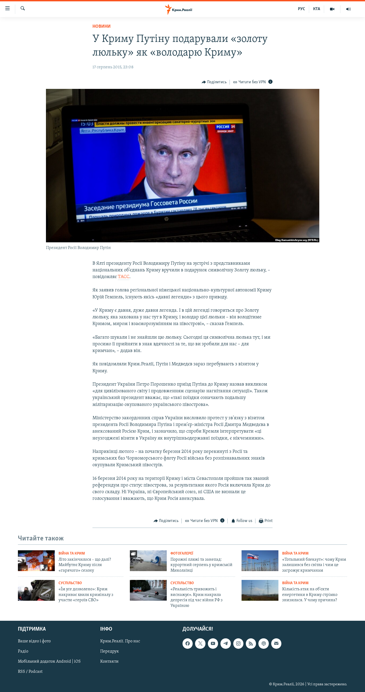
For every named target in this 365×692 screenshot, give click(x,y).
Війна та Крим (72, 554)
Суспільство (70, 583)
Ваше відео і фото (34, 641)
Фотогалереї (181, 554)
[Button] (214, 82)
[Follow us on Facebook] (188, 643)
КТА (316, 9)
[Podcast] (263, 643)
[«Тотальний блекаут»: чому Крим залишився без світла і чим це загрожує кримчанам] (260, 560)
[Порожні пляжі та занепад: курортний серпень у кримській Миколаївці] (148, 560)
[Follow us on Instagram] (238, 643)
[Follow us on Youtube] (213, 643)
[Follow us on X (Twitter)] (200, 643)
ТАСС (123, 277)
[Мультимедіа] (332, 9)
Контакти (109, 661)
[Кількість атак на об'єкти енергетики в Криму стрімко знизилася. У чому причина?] (260, 590)
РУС (301, 9)
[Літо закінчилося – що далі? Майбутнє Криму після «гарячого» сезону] (36, 560)
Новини (101, 26)
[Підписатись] (276, 643)
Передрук (109, 651)
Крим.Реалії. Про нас (120, 641)
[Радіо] (348, 9)
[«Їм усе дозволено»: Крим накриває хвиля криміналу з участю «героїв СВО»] (36, 590)
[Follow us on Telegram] (225, 643)
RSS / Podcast (30, 672)
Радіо (23, 651)
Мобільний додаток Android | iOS (49, 661)
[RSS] (251, 643)
